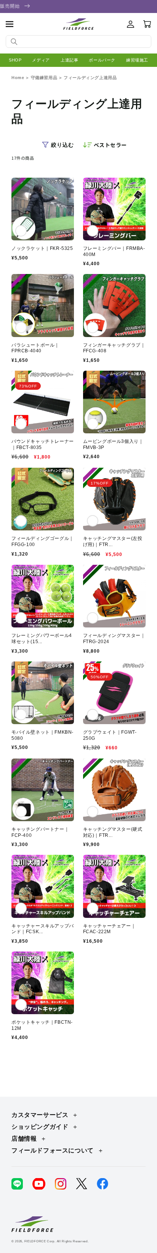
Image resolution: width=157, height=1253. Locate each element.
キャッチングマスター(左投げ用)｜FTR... (113, 541)
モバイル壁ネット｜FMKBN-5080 (42, 735)
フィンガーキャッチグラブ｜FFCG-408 (114, 348)
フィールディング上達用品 (90, 77)
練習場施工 (137, 60)
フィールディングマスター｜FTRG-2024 (114, 638)
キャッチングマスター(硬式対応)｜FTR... (113, 832)
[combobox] (78, 41)
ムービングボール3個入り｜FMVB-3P (113, 444)
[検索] (14, 41)
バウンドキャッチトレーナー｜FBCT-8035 (42, 444)
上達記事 (69, 60)
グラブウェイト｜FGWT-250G (110, 735)
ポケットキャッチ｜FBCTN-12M (42, 1025)
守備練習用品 (44, 77)
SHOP (15, 60)
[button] (9, 24)
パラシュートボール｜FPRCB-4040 (35, 348)
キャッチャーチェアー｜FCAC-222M (109, 929)
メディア (41, 60)
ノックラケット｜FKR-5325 (42, 248)
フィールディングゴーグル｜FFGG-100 (42, 541)
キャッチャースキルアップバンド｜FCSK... (42, 929)
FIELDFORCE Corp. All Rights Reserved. (56, 1241)
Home (17, 77)
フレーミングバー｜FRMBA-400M (114, 251)
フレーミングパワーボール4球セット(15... (41, 638)
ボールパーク (102, 60)
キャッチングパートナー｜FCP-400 (40, 832)
